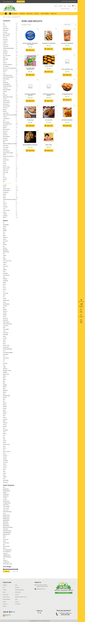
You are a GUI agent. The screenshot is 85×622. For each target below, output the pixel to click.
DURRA (4, 282)
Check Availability (21, 1)
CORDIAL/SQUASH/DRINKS (8, 48)
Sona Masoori (5, 192)
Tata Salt (5, 466)
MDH (4, 383)
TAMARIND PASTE (6, 555)
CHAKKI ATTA (5, 496)
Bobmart (61, 6)
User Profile (17, 604)
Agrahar (4, 226)
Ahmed (4, 228)
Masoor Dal (5, 131)
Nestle (4, 410)
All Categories (15, 13)
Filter (6, 571)
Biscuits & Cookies (6, 33)
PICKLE (4, 541)
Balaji (4, 242)
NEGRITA (5, 406)
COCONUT (5, 42)
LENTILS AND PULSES (7, 123)
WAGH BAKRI (5, 480)
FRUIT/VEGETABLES (7, 89)
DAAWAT (5, 269)
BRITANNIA (5, 250)
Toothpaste (5, 206)
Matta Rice (5, 132)
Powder (4, 161)
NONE (4, 141)
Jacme (4, 331)
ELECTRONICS (6, 66)
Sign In (4, 601)
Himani (4, 316)
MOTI (4, 399)
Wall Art (4, 217)
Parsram (4, 424)
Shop (16, 599)
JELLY (4, 120)
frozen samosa (6, 508)
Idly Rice (4, 109)
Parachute (5, 419)
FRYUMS (4, 91)
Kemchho (5, 338)
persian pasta (5, 539)
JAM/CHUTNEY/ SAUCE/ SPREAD (9, 114)
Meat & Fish (5, 134)
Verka (4, 475)
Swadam (5, 458)
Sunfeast (5, 457)
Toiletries (5, 203)
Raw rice (4, 165)
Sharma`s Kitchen (6, 451)
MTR (4, 401)
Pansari (4, 417)
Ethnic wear (5, 69)
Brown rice (5, 37)
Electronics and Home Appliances (9, 68)
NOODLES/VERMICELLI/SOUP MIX (9, 143)
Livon (4, 365)
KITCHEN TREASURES (7, 349)
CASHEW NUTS (6, 494)
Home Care (5, 107)
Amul (4, 232)
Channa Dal (5, 39)
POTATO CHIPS (6, 542)
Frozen (4, 80)
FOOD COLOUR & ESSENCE (8, 77)
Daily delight (5, 273)
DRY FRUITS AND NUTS (7, 64)
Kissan (4, 341)
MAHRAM (5, 372)
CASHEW (5, 492)
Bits (4, 246)
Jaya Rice (5, 116)
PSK (4, 437)
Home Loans (18, 592)
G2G (4, 291)
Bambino (5, 244)
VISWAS (4, 476)
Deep (4, 277)
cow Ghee (5, 499)
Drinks (4, 60)
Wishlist (4, 606)
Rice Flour (5, 177)
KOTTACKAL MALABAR (8, 352)
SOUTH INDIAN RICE (7, 551)
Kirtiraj (4, 340)
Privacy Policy (6, 596)
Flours (4, 73)
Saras (4, 446)
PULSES (4, 163)
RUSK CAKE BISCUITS (7, 183)
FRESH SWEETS (6, 78)
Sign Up (16, 601)
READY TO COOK (6, 167)
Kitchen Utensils (6, 122)
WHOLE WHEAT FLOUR (7, 563)
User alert (5, 604)
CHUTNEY (5, 497)
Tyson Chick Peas (6, 210)
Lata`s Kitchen (6, 358)
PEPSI (4, 431)
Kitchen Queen (6, 347)
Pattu (4, 428)
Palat (4, 415)
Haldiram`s (5, 311)
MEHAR (4, 386)
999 (3, 223)
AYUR (4, 24)
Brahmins (5, 248)
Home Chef (5, 318)
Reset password (6, 599)
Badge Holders (6, 28)
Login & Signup (73, 1)
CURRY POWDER (6, 506)
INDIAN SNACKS (6, 520)
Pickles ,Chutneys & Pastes (8, 156)
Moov (4, 394)
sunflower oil (5, 553)
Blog (16, 585)
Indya (4, 327)
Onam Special (5, 147)
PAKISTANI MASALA (7, 532)
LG (3, 361)
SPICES (4, 197)
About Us (56, 6)
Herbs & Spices (6, 104)
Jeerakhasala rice (6, 118)
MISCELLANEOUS (6, 136)
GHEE (4, 93)
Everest (4, 287)
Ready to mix (53, 13)
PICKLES (4, 154)
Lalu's (4, 356)
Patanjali (4, 426)
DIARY (4, 57)
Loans (65, 6)
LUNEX (4, 367)
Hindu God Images (6, 105)
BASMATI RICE (6, 489)
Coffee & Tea (5, 44)
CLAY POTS (5, 41)
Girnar (4, 295)
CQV (4, 268)
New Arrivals (5, 140)
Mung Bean (5, 138)
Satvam (4, 448)
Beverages (5, 32)
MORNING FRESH (6, 395)
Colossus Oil (5, 266)
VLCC (4, 478)
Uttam (4, 471)
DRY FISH (5, 62)
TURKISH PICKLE (6, 562)
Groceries (5, 98)
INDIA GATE (5, 320)
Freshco (4, 289)
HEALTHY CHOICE (6, 102)
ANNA (4, 235)
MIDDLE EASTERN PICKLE (8, 527)
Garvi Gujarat (5, 293)
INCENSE (4, 111)
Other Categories (6, 150)
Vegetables (5, 215)
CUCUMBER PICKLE (7, 503)
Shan (4, 449)
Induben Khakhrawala (7, 323)
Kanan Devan (5, 332)
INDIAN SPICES (6, 523)
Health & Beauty (6, 100)
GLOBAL (4, 298)
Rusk (4, 181)
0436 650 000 (65, 1)
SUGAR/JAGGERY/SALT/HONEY (9, 199)
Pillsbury (4, 433)
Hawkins (4, 313)
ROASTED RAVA (6, 546)
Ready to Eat (5, 170)
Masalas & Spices (6, 129)
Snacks (4, 186)
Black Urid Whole (6, 35)
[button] (38, 29)
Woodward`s (5, 482)
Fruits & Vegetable (45, 13)
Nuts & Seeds (30, 13)
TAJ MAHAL (5, 460)
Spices (4, 195)
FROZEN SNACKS (6, 84)
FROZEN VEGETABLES (7, 86)
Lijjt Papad (5, 363)
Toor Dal (4, 204)
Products (8, 16)
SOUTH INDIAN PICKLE (7, 549)
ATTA (4, 487)
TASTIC (4, 464)
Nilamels (4, 412)
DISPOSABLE (5, 59)
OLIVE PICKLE (5, 529)
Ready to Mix (5, 172)
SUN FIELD (5, 455)
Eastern (4, 284)
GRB (4, 307)
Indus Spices (5, 325)
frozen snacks (6, 509)
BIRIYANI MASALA (6, 490)
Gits (4, 296)
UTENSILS (5, 213)
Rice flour (5, 179)
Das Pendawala (6, 275)
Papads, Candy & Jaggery (8, 152)
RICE (4, 174)
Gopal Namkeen (6, 304)
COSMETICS (5, 51)
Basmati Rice (5, 30)
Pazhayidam (5, 430)
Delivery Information (19, 589)
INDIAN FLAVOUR (6, 516)
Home (6, 13)
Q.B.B (4, 439)
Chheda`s (5, 262)
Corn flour (5, 50)
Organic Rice (5, 149)
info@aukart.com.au (40, 589)
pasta (4, 537)
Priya (4, 435)
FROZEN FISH (5, 82)
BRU (4, 253)
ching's (4, 264)
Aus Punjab (5, 241)
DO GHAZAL (5, 280)
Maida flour (5, 125)
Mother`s (5, 397)
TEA (4, 201)
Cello (4, 257)
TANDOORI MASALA (7, 556)
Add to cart (31, 50)
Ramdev (4, 440)
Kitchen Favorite (6, 345)
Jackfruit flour (6, 113)
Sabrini (4, 442)
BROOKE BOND (6, 251)
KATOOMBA (5, 334)
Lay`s (4, 359)
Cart (4, 587)
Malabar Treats (6, 374)
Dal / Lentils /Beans (7, 55)
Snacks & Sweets (6, 188)
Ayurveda (5, 26)
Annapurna (5, 237)
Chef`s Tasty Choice (7, 260)
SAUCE (4, 548)
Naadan (4, 403)
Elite (4, 286)
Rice (4, 176)
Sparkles (4, 194)
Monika (4, 392)
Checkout (17, 587)
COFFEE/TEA (5, 46)
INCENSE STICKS (6, 515)
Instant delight (6, 329)
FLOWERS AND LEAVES (7, 75)
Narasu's (5, 404)
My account (5, 594)
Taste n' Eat (5, 462)
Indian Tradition (6, 322)
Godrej (4, 302)
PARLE (4, 421)
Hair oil (4, 513)
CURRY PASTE (6, 504)
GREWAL (5, 309)
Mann (4, 377)
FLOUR (4, 71)
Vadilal (4, 473)
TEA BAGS (5, 560)
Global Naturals (6, 300)
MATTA (4, 379)
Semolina (5, 185)
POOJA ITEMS (6, 159)
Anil (3, 233)
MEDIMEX (5, 385)
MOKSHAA (5, 390)
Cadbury (4, 255)
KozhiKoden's (5, 354)
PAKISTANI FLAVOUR (7, 530)
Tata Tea (5, 467)
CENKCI (4, 259)
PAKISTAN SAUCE (6, 534)
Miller (4, 388)
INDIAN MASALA (6, 518)
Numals (4, 413)
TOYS (4, 208)
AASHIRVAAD (6, 224)
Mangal (4, 376)
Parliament (5, 422)
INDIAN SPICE (5, 522)
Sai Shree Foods (6, 444)
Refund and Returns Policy (21, 596)
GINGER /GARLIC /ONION (8, 96)
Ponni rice (5, 158)
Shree (4, 453)
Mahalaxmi (5, 368)
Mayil (4, 381)
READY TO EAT (6, 168)
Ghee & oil (36, 13)
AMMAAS (5, 230)
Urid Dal (4, 212)
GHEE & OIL (5, 95)
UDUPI (4, 469)
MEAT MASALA (6, 525)
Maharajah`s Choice (7, 370)
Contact (69, 6)
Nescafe (4, 408)
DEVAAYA (5, 278)
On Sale (16, 594)
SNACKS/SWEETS (6, 190)
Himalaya (5, 314)
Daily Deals (22, 13)
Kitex (4, 350)
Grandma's (5, 305)
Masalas (4, 127)
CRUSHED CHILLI (6, 501)
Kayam (4, 336)
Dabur (4, 271)
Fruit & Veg (5, 87)
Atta (4, 23)
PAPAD (4, 536)
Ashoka (4, 239)
